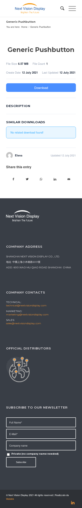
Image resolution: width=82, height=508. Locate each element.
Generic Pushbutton (21, 21)
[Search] (60, 8)
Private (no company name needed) (35, 453)
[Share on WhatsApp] (41, 179)
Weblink (10, 498)
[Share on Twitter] (27, 179)
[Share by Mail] (69, 179)
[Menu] (70, 8)
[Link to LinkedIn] (73, 503)
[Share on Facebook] (13, 179)
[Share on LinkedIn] (55, 179)
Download (41, 87)
